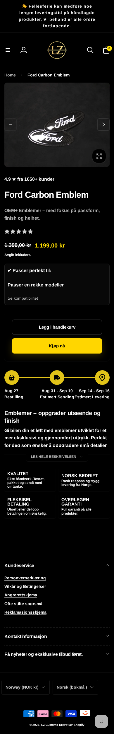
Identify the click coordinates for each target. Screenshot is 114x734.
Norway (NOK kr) (22, 687)
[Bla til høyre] (103, 124)
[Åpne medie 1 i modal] (57, 125)
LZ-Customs (49, 724)
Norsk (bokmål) (72, 687)
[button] (7, 50)
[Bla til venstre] (10, 124)
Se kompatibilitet (23, 298)
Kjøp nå (57, 345)
